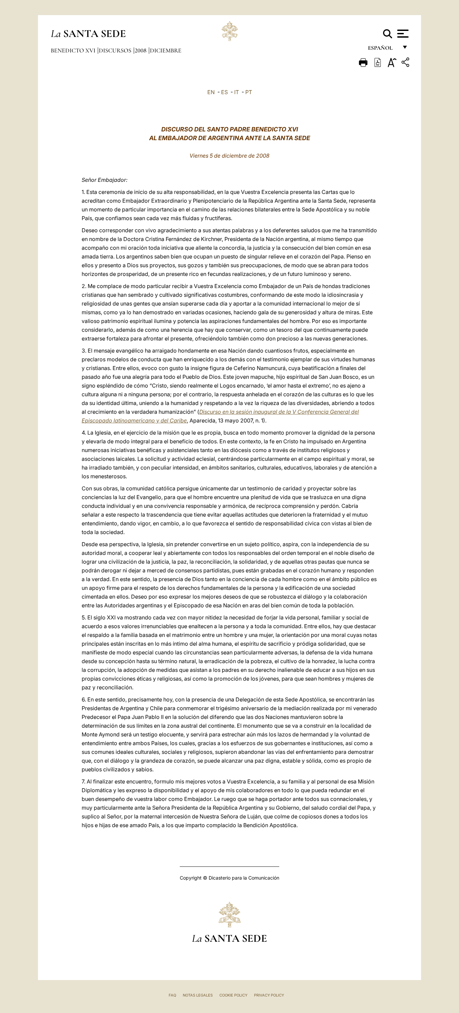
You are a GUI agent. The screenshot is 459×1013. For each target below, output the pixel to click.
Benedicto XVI (74, 50)
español (383, 49)
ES (224, 92)
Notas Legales (198, 995)
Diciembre (165, 50)
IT (236, 92)
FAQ (172, 995)
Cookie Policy (233, 995)
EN (211, 92)
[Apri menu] (402, 33)
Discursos (116, 50)
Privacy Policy (269, 995)
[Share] (406, 63)
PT (248, 92)
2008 (141, 50)
